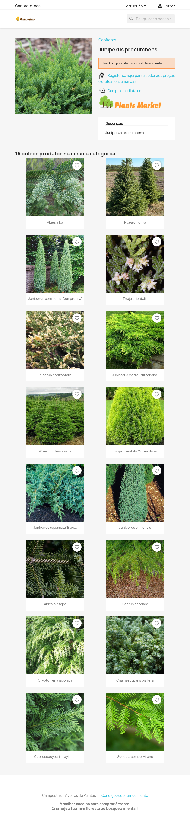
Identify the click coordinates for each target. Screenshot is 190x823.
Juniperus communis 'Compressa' (55, 298)
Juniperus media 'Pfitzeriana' (135, 375)
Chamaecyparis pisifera (135, 680)
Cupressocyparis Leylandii (55, 756)
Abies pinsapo (55, 604)
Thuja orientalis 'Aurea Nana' (135, 451)
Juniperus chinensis (135, 527)
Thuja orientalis (135, 298)
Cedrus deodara (135, 604)
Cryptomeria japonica (55, 680)
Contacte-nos (28, 5)
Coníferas (107, 39)
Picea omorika (135, 222)
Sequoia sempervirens (135, 756)
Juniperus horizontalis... (55, 375)
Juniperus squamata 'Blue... (55, 527)
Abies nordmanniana (55, 451)
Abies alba (55, 222)
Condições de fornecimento (124, 795)
